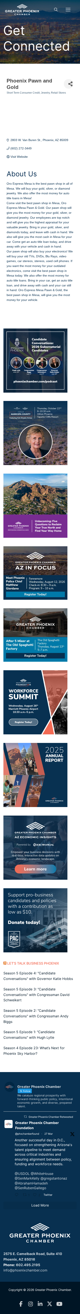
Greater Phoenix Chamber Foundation (37, 1125)
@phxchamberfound (27, 1133)
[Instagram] (30, 1304)
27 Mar (48, 1133)
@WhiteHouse (42, 1173)
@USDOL (22, 1173)
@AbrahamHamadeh (31, 1183)
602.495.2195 (28, 1265)
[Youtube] (59, 1304)
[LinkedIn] (40, 1304)
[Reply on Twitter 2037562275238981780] (18, 1195)
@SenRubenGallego (30, 1188)
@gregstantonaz (54, 1178)
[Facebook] (21, 1304)
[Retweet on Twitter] (25, 1116)
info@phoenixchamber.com (25, 1270)
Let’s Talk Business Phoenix (33, 963)
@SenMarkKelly (27, 1178)
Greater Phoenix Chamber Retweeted (51, 1116)
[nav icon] (68, 9)
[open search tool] (56, 10)
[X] (49, 1304)
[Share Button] (68, 84)
